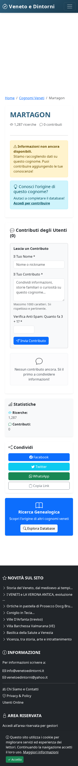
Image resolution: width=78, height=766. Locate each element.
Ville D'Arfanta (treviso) (24, 619)
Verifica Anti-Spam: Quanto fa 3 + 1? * (38, 319)
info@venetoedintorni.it (25, 670)
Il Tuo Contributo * (28, 274)
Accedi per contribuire (32, 203)
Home (10, 98)
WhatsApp (40, 476)
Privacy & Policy (18, 696)
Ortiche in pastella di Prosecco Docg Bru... (39, 606)
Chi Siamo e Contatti (22, 689)
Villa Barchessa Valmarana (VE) (30, 626)
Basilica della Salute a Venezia (29, 632)
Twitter (41, 466)
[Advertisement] (39, 56)
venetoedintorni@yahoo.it (27, 677)
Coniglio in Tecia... (20, 612)
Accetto (16, 759)
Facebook (41, 457)
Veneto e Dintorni (31, 6)
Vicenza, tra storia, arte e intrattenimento (39, 639)
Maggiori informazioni (40, 752)
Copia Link (40, 485)
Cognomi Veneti (31, 98)
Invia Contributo (33, 340)
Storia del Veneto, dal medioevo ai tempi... (39, 588)
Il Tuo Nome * (24, 256)
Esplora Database (40, 528)
